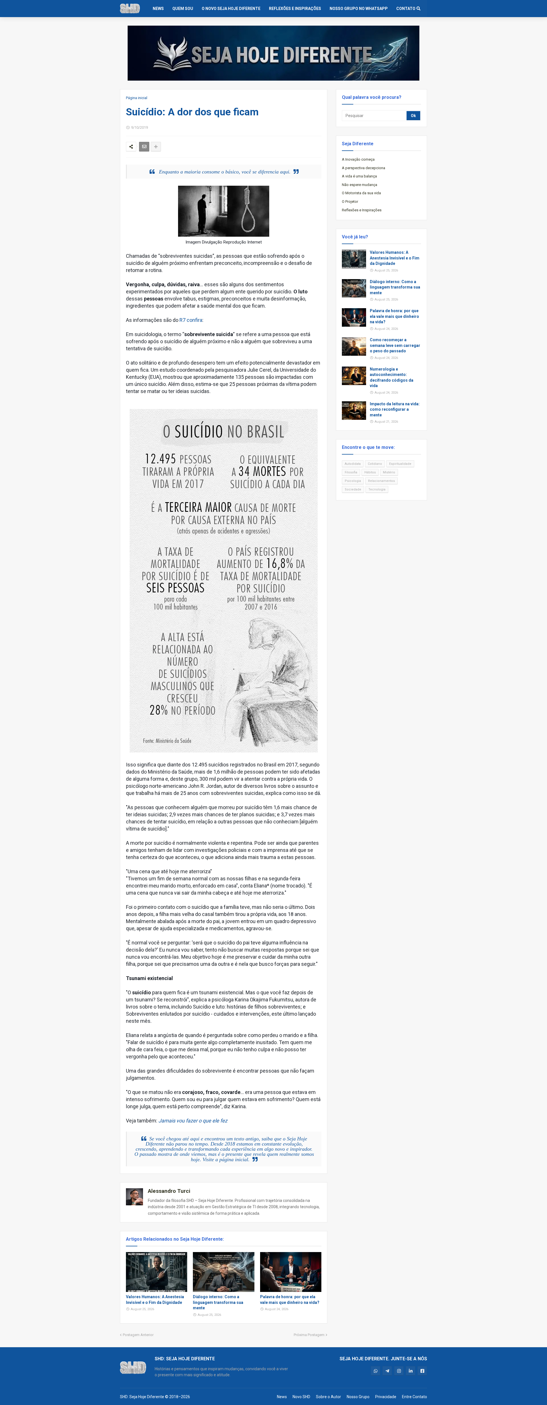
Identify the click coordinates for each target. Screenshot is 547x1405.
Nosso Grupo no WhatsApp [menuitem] (359, 8)
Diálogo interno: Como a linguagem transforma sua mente (218, 1302)
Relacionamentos (381, 481)
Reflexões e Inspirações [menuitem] (295, 8)
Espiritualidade (400, 464)
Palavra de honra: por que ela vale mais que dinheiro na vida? (289, 1299)
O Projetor (350, 201)
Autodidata (353, 464)
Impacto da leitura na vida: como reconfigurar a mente (395, 409)
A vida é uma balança (359, 176)
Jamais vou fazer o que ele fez (192, 1121)
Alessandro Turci (169, 1191)
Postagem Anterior (138, 1335)
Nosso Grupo (358, 1396)
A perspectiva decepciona (363, 168)
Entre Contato (414, 1396)
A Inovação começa (358, 159)
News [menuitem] (158, 8)
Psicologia (353, 481)
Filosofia (351, 472)
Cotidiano (375, 464)
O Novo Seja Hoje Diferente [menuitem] (231, 8)
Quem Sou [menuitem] (182, 8)
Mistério (389, 472)
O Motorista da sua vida (361, 193)
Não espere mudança (359, 185)
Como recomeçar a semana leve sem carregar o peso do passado (395, 345)
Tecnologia (376, 489)
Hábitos (370, 472)
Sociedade (353, 489)
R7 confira (190, 320)
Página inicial (136, 98)
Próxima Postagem (309, 1335)
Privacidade (385, 1396)
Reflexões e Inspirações (361, 210)
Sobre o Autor (328, 1396)
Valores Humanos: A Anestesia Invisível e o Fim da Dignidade (155, 1299)
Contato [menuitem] (405, 8)
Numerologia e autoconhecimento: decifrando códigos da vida (391, 377)
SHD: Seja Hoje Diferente (142, 1396)
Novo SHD (301, 1396)
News (282, 1396)
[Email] (144, 147)
